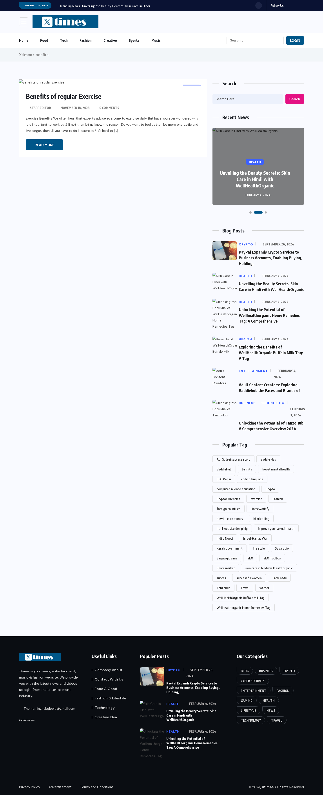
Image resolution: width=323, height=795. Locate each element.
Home (23, 40)
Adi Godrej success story (233, 459)
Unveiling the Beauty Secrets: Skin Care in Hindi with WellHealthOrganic (255, 179)
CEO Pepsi (224, 479)
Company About (108, 670)
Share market (226, 568)
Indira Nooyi (225, 538)
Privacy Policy (29, 787)
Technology (105, 707)
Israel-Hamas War (255, 538)
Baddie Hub (268, 459)
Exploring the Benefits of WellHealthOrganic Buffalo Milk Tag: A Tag (271, 352)
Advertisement (60, 787)
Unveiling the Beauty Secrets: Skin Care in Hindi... (117, 6)
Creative (110, 40)
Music (155, 40)
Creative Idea (106, 717)
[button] (250, 212)
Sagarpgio (282, 548)
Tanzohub (223, 588)
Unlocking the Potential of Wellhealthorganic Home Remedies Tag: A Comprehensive (269, 315)
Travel (245, 588)
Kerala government (230, 548)
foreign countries (228, 509)
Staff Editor (40, 108)
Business (266, 671)
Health (269, 700)
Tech (64, 40)
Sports (134, 40)
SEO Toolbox (272, 558)
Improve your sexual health (276, 528)
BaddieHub (224, 469)
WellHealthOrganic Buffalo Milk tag (241, 598)
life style (259, 548)
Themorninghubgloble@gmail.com (49, 708)
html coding (261, 519)
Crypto (270, 489)
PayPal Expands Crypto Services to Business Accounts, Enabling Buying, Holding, (270, 257)
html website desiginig (232, 528)
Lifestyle (248, 710)
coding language (252, 479)
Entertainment (253, 691)
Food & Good (106, 688)
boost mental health (276, 469)
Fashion (86, 40)
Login (295, 40)
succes (221, 578)
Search (294, 99)
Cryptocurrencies (228, 499)
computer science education (236, 489)
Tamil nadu (279, 578)
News (271, 710)
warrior (264, 588)
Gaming (246, 700)
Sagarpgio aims (227, 558)
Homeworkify (260, 509)
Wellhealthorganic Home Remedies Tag (243, 608)
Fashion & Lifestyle (110, 698)
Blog (245, 671)
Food (44, 40)
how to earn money (230, 519)
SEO (250, 558)
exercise (256, 499)
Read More (44, 145)
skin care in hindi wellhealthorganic (269, 568)
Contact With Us (109, 679)
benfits (247, 469)
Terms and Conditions (97, 787)
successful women (249, 578)
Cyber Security (253, 681)
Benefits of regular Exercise (63, 96)
